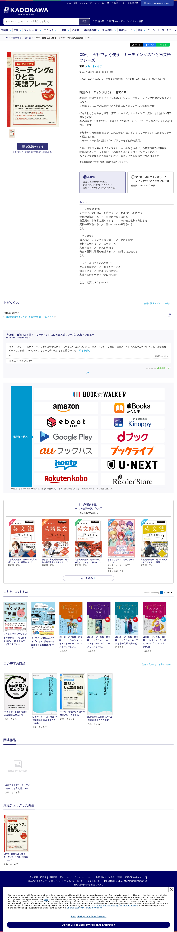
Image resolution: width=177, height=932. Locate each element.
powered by (151, 368)
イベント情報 (136, 21)
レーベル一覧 (103, 3)
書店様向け (101, 877)
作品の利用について (37, 881)
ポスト (138, 45)
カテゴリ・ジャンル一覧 (80, 3)
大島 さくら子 (93, 66)
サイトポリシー (94, 881)
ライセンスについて (83, 877)
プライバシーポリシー (74, 881)
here (46, 899)
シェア (151, 45)
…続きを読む (83, 350)
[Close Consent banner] (171, 889)
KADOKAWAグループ (135, 877)
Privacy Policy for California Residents (88, 916)
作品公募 (134, 3)
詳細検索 (99, 21)
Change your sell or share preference (84, 908)
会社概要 (34, 877)
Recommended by (152, 592)
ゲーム (151, 30)
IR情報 (43, 877)
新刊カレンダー (117, 21)
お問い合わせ (55, 881)
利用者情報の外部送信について (88, 884)
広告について (66, 877)
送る (164, 45)
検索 (84, 21)
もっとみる (87, 578)
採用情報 (53, 877)
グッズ (160, 30)
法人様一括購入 (115, 877)
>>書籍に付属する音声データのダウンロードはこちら (28, 317)
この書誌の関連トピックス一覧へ (155, 303)
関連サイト (119, 3)
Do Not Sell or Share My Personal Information (125, 881)
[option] (17, 771)
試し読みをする (34, 146)
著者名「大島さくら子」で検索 (156, 664)
